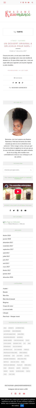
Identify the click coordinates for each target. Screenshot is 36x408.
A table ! (14, 40)
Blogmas (21, 40)
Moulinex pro (22, 358)
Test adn (11, 374)
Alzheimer (7, 331)
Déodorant (7, 346)
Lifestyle (5, 313)
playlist (19, 365)
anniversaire (16, 331)
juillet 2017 (6, 256)
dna (29, 343)
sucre (12, 371)
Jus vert (19, 355)
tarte (28, 371)
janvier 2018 (7, 239)
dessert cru (17, 343)
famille (26, 349)
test (5, 374)
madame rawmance (9, 358)
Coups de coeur (8, 306)
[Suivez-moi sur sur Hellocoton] (11, 222)
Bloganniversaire (9, 337)
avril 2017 (6, 263)
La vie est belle (7, 309)
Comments (18, 78)
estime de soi (8, 349)
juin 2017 (6, 260)
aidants (11, 328)
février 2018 (7, 235)
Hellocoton (22, 223)
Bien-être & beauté (9, 299)
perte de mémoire (9, 365)
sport (6, 371)
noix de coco (15, 361)
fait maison (18, 349)
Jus (13, 355)
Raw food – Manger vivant (11, 316)
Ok (22, 405)
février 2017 (7, 270)
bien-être (21, 334)
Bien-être (6, 295)
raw (5, 368)
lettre (27, 355)
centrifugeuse (19, 340)
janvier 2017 (7, 274)
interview (7, 355)
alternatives (20, 328)
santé (18, 368)
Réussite (11, 368)
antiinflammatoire (9, 334)
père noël (28, 365)
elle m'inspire (17, 346)
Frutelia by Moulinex (10, 352)
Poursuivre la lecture (18, 70)
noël (22, 361)
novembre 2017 (8, 246)
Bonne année (8, 340)
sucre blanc (20, 371)
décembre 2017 (8, 242)
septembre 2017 (8, 249)
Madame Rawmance (19, 87)
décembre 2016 (8, 277)
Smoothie (25, 368)
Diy (25, 343)
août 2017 (6, 253)
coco (27, 340)
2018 (5, 328)
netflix (6, 361)
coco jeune (7, 343)
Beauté (5, 292)
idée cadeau (23, 352)
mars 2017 (6, 267)
